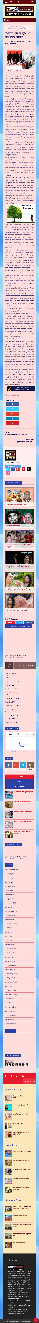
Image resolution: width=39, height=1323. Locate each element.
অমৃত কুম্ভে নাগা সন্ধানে (19, 1243)
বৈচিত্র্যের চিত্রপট (11, 978)
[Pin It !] (12, 423)
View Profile (14, 466)
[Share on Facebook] (12, 404)
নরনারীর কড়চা (10, 945)
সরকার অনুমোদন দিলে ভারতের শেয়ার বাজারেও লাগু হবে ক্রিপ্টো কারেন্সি (22, 1207)
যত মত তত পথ (10, 986)
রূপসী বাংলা (10, 999)
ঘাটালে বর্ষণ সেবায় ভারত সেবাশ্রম (22, 821)
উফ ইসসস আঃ (10, 895)
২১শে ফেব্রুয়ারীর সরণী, (11, 44)
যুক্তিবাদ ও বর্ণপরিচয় (11, 990)
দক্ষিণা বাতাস (10, 940)
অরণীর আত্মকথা (10, 882)
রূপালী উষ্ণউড (10, 1003)
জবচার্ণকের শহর (10, 920)
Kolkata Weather (10, 676)
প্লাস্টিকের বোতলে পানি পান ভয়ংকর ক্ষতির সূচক (19, 589)
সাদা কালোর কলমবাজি (12, 1011)
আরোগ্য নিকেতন (11, 886)
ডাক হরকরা (9, 936)
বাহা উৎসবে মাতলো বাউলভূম (20, 1215)
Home (8, 26)
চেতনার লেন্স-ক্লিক (11, 915)
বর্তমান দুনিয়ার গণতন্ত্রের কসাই (20, 1105)
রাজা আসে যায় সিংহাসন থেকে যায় (22, 801)
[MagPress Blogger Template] (19, 11)
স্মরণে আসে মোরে (11, 1024)
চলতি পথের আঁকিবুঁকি (11, 903)
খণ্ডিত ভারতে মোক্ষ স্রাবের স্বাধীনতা (23, 792)
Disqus (19, 623)
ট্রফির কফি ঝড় (10, 932)
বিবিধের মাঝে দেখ (11, 970)
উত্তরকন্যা (10, 890)
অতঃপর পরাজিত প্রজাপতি (13, 525)
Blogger (10, 623)
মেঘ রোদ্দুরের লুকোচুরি (12, 982)
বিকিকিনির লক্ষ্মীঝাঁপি (11, 965)
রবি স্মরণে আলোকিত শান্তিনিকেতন (23, 811)
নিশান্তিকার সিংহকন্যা (12, 953)
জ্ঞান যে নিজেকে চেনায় (18, 1123)
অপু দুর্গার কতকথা (11, 878)
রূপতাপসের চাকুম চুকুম (12, 995)
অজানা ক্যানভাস (11, 874)
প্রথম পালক (10, 957)
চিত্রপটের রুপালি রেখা (12, 911)
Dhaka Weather (10, 709)
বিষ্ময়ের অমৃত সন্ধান (12, 974)
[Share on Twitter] (12, 409)
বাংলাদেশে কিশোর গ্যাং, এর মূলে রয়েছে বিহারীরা (18, 35)
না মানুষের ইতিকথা (11, 949)
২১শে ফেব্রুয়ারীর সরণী (16, 26)
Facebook (29, 623)
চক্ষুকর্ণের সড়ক (10, 899)
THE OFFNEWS (7, 1321)
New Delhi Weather (11, 692)
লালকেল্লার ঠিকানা (11, 1007)
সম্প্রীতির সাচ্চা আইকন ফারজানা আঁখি (16, 504)
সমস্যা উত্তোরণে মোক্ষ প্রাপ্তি (20, 1114)
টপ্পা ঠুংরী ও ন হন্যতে (12, 924)
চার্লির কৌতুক (10, 907)
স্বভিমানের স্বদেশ (11, 1020)
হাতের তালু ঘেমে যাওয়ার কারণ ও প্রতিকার (17, 610)
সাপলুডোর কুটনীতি (11, 1015)
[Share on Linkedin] (12, 418)
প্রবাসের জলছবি (11, 961)
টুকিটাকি (9, 928)
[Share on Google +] (12, 414)
